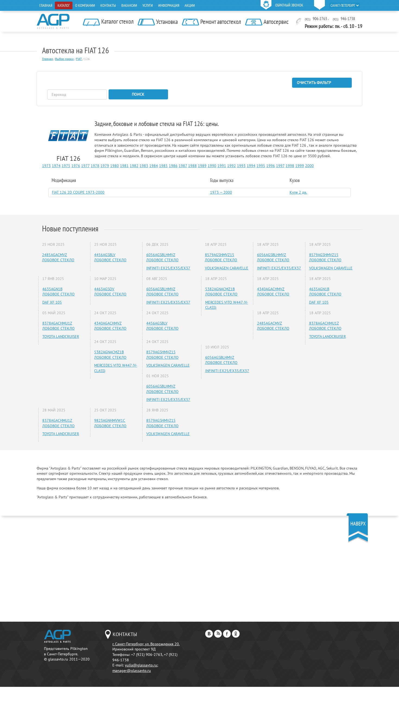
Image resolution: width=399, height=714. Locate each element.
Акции (190, 5)
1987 (183, 165)
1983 (144, 165)
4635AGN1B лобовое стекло (58, 292)
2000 (309, 165)
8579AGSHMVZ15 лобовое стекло (162, 355)
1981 (124, 165)
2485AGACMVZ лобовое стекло (58, 257)
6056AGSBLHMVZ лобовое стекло (162, 257)
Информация (168, 5)
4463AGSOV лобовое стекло (110, 292)
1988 (192, 165)
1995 (260, 165)
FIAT (79, 59)
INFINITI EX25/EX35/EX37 (168, 268)
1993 (241, 165)
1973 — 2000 (221, 192)
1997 (280, 165)
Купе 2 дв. (298, 192)
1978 (95, 165)
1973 (46, 165)
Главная (45, 5)
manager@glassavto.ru (131, 670)
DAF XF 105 (52, 302)
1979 (104, 165)
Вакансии (129, 5)
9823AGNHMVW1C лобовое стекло (110, 423)
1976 (75, 165)
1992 (231, 165)
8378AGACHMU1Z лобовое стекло (58, 326)
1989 (202, 165)
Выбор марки (64, 59)
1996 (270, 165)
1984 (153, 165)
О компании (85, 5)
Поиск (138, 94)
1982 (134, 165)
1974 (56, 165)
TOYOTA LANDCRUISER (60, 336)
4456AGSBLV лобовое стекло (110, 257)
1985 (163, 165)
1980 (114, 165)
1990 (212, 165)
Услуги (147, 5)
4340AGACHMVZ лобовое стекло (110, 326)
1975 (66, 165)
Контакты (108, 5)
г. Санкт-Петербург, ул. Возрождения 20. (146, 643)
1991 (221, 165)
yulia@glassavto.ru (141, 665)
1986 (173, 165)
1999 (299, 165)
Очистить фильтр (314, 82)
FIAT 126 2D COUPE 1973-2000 (78, 192)
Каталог (64, 5)
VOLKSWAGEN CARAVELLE (168, 365)
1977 (85, 165)
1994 (251, 165)
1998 (290, 165)
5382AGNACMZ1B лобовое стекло (110, 355)
